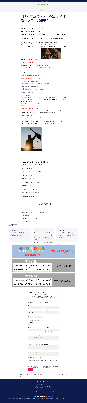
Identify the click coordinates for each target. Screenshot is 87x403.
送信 (30, 369)
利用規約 (47, 398)
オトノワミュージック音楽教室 (17, 398)
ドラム (30, 325)
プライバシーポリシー (41, 398)
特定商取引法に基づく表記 (55, 398)
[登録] (53, 391)
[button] (10, 4)
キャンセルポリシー (64, 398)
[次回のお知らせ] (77, 1)
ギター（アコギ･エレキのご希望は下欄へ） (37, 324)
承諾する (31, 359)
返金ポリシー (34, 398)
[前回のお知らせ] (9, 1)
